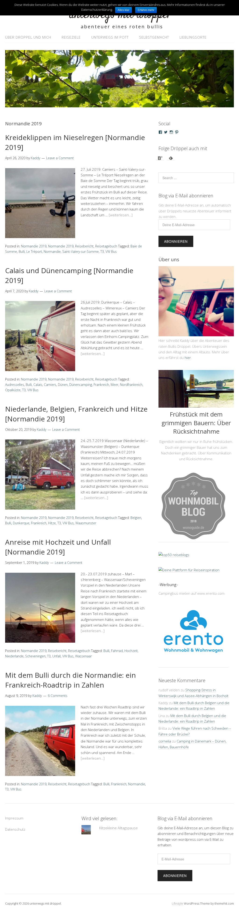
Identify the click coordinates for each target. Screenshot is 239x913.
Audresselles (14, 384)
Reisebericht (84, 246)
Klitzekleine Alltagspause (118, 828)
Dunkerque (21, 523)
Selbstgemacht (154, 37)
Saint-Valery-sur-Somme (80, 251)
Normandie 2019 (33, 246)
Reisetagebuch (106, 246)
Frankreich (101, 384)
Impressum (14, 818)
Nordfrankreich (131, 384)
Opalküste (13, 390)
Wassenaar (83, 656)
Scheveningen (35, 656)
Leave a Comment (60, 158)
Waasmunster (85, 523)
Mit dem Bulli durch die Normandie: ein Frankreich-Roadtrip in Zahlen (70, 680)
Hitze (52, 523)
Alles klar (123, 10)
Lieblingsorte (193, 37)
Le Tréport (34, 251)
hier (188, 357)
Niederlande (14, 656)
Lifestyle (177, 903)
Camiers (50, 384)
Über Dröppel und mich (28, 37)
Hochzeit (131, 651)
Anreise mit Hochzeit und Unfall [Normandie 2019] (58, 547)
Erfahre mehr (146, 10)
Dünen (63, 384)
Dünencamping (80, 384)
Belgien (135, 517)
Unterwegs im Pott (110, 37)
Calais (37, 384)
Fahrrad (117, 651)
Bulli (22, 251)
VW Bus (111, 251)
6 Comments (57, 695)
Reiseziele (71, 37)
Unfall (56, 656)
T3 (102, 251)
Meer (114, 384)
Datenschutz (15, 829)
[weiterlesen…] (121, 215)
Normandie (52, 251)
